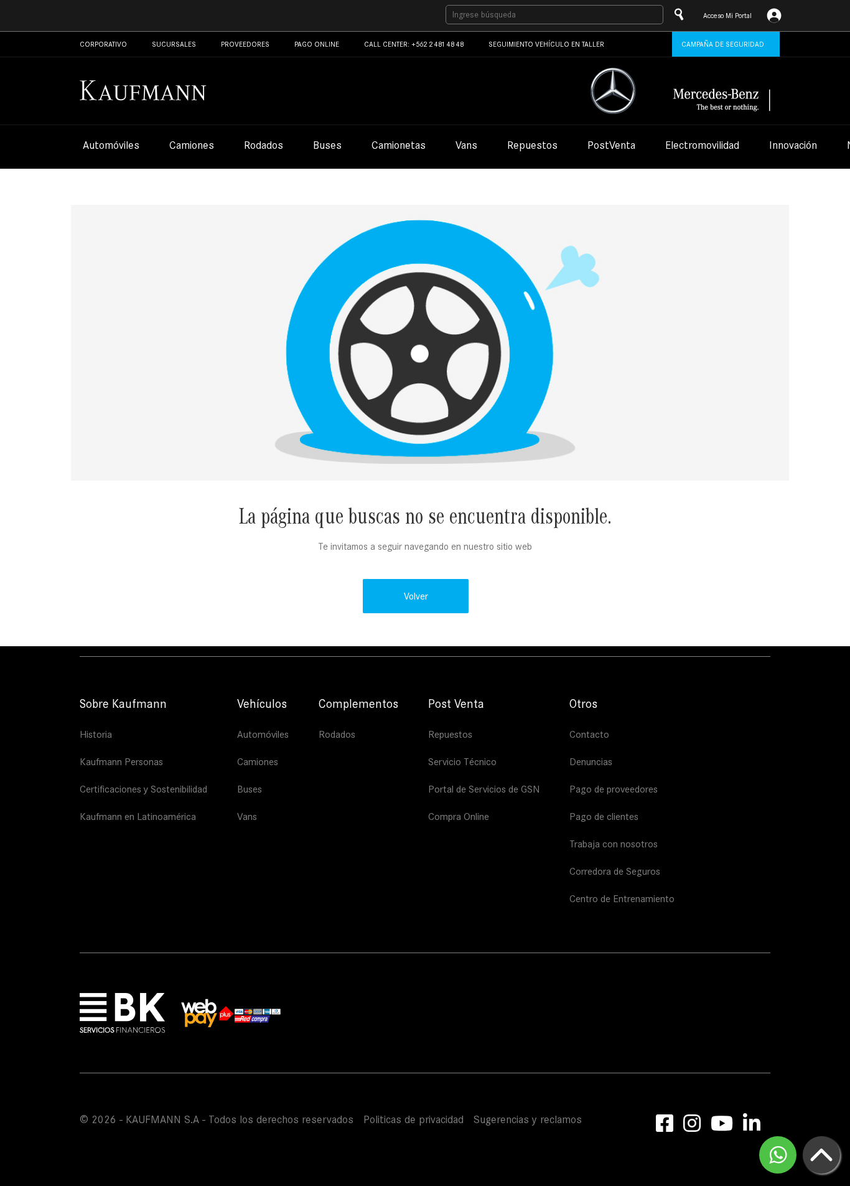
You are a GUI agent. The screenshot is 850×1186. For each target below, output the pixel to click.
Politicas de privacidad (413, 1119)
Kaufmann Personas (121, 762)
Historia (96, 734)
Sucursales (174, 44)
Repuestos (532, 147)
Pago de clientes (603, 816)
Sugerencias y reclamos (528, 1119)
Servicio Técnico (462, 762)
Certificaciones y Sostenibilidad (143, 789)
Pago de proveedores (613, 789)
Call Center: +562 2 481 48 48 (414, 44)
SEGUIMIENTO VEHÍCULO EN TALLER (546, 44)
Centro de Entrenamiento (622, 899)
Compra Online (458, 816)
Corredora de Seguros (614, 871)
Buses (327, 147)
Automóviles (111, 147)
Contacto (589, 734)
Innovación (793, 147)
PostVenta (611, 147)
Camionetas (398, 147)
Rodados (263, 147)
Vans (466, 147)
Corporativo (103, 44)
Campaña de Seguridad (722, 44)
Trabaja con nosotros (613, 844)
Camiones (191, 147)
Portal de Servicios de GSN (483, 789)
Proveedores (245, 44)
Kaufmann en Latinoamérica (138, 816)
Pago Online (316, 44)
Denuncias (590, 762)
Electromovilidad (702, 147)
